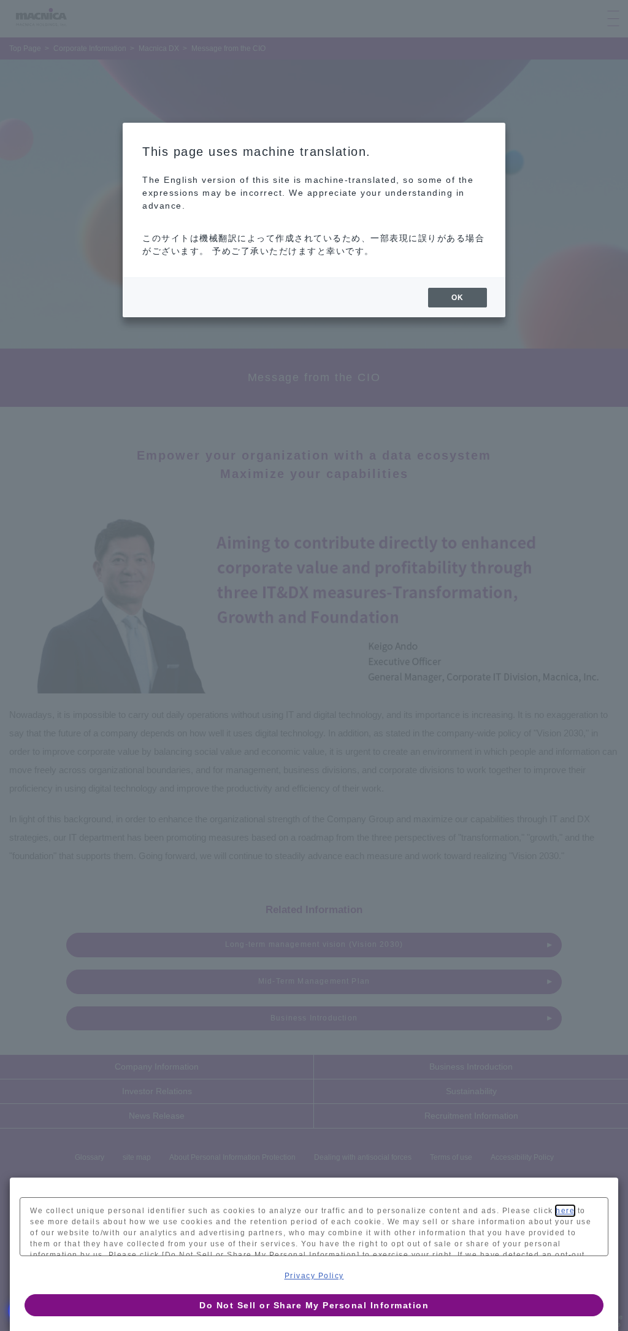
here (565, 1210)
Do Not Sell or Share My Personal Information (314, 1305)
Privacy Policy (314, 1275)
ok (457, 297)
